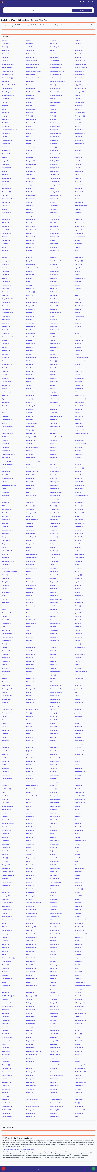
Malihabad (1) (6, 495)
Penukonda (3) (6, 143)
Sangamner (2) (6, 544)
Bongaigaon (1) (55, 623)
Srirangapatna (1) (31, 1079)
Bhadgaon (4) (54, 602)
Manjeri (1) (53, 937)
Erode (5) (53, 430)
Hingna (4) (53, 609)
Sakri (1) (4, 595)
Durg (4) (77, 682)
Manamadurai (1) (55, 468)
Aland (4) (77, 199)
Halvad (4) (53, 354)
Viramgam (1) (79, 261)
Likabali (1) (29, 671)
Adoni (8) (29, 185)
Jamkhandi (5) (30, 109)
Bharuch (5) (53, 257)
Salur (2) (4, 171)
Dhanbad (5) (5, 43)
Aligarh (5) (78, 1044)
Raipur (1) (5, 706)
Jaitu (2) (28, 806)
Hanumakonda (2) (80, 237)
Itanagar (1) (78, 575)
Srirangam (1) (79, 502)
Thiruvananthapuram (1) (33, 903)
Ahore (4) (5, 737)
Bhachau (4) (29, 312)
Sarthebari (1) (6, 651)
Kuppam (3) (29, 126)
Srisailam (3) (6, 1051)
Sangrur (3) (5, 799)
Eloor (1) (77, 941)
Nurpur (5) (5, 851)
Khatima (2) (53, 903)
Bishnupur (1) (54, 944)
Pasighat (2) (54, 571)
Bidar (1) (28, 85)
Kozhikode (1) (30, 899)
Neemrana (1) (79, 1099)
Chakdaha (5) (30, 1089)
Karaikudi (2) (78, 447)
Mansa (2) (77, 789)
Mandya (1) (5, 105)
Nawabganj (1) (30, 344)
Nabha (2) (77, 837)
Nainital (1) (5, 878)
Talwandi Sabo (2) (7, 806)
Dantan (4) (78, 978)
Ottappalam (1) (55, 923)
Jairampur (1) (6, 564)
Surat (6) (52, 1023)
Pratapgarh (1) (30, 309)
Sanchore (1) (78, 720)
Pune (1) (28, 1037)
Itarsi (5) (28, 382)
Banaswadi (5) (6, 1068)
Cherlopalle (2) (54, 192)
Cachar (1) (78, 623)
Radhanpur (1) (54, 330)
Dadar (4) (53, 616)
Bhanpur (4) (29, 350)
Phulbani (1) (5, 1016)
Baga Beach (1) (6, 802)
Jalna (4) (77, 516)
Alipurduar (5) (30, 972)
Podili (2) (4, 147)
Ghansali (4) (78, 896)
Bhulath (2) (53, 820)
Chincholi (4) (6, 202)
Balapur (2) (53, 547)
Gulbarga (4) (30, 99)
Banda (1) (77, 271)
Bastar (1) (5, 678)
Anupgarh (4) (6, 775)
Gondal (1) (53, 337)
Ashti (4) (52, 585)
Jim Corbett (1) (30, 1061)
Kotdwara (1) (30, 885)
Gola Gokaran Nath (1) (9, 485)
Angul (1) (53, 992)
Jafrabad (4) (53, 264)
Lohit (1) (77, 551)
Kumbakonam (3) (80, 461)
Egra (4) (28, 982)
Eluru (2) (77, 195)
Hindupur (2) (30, 112)
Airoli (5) (28, 616)
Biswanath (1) (79, 668)
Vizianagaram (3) (55, 74)
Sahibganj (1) (30, 50)
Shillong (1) (29, 1096)
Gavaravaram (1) (7, 199)
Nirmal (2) (53, 223)
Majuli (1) (53, 658)
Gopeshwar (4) (54, 1065)
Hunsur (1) (5, 243)
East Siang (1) (54, 551)
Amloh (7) (77, 806)
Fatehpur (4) (78, 285)
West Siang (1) (54, 561)
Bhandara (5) (78, 537)
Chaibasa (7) (5, 57)
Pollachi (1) (5, 492)
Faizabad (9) (78, 281)
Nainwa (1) (29, 758)
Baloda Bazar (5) (55, 699)
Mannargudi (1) (6, 471)
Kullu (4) (52, 834)
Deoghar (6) (78, 40)
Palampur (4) (30, 851)
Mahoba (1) (5, 306)
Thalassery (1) (54, 916)
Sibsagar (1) (53, 644)
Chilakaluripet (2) (55, 78)
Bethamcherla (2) (80, 61)
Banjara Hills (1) (31, 1113)
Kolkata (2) (5, 947)
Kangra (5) (29, 834)
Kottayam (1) (6, 899)
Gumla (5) (29, 47)
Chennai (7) (78, 1027)
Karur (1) (29, 451)
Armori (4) (29, 595)
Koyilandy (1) (6, 937)
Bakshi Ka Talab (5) (56, 492)
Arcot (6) (4, 409)
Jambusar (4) (54, 274)
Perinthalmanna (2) (80, 920)
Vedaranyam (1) (79, 523)
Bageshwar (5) (30, 858)
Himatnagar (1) (55, 344)
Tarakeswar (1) (6, 972)
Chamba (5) (78, 827)
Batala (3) (77, 813)
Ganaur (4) (5, 771)
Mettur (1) (78, 471)
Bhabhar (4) (5, 274)
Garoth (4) (29, 385)
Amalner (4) (29, 602)
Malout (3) (53, 830)
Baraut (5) (78, 326)
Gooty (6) (5, 109)
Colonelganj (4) (30, 457)
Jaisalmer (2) (78, 689)
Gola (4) (28, 464)
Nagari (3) (29, 137)
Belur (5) (4, 205)
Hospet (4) (53, 1072)
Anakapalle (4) (79, 185)
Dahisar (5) (78, 616)
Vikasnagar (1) (6, 885)
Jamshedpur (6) (54, 1061)
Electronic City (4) (7, 1072)
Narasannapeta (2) (7, 67)
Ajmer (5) (53, 675)
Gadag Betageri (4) (80, 1082)
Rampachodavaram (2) (57, 71)
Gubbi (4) (77, 247)
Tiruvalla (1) (29, 941)
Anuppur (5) (29, 392)
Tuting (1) (5, 582)
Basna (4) (29, 696)
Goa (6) (4, 744)
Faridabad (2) (54, 747)
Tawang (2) (5, 557)
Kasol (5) (28, 878)
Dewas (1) (53, 368)
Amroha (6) (78, 475)
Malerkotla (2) (54, 844)
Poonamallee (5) (31, 495)
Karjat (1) (77, 544)
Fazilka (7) (5, 813)
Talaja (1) (77, 292)
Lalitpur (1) (78, 302)
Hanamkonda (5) (80, 1110)
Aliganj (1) (29, 413)
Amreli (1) (5, 257)
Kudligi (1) (29, 133)
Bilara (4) (53, 740)
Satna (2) (29, 375)
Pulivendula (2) (54, 150)
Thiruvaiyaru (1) (7, 509)
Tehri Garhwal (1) (55, 882)
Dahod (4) (77, 354)
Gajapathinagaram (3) (81, 85)
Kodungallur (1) (7, 930)
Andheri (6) (53, 1092)
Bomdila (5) (5, 585)
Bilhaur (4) (5, 482)
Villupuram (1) (79, 533)
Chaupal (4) (53, 854)
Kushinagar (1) (54, 302)
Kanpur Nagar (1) (31, 302)
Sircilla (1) (29, 999)
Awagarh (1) (54, 1041)
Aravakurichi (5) (55, 406)
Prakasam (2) (6, 150)
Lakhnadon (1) (6, 392)
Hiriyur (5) (5, 161)
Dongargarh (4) (55, 702)
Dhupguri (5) (54, 972)
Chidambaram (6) (31, 423)
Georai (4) (5, 589)
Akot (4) (28, 547)
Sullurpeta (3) (54, 171)
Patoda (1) (78, 585)
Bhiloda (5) (5, 344)
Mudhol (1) (5, 112)
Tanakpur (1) (6, 1065)
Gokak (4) (5, 123)
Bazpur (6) (29, 1068)
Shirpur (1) (78, 592)
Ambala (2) (5, 747)
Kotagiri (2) (53, 457)
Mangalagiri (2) (55, 216)
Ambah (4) (53, 385)
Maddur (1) (53, 240)
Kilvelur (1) (29, 454)
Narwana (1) (78, 758)
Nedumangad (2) (31, 927)
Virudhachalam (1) (7, 530)
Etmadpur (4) (30, 316)
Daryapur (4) (78, 561)
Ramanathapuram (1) (81, 495)
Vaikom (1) (78, 916)
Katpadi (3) (53, 451)
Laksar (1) (5, 889)
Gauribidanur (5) (55, 226)
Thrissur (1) (78, 903)
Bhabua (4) (29, 727)
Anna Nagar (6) (30, 1103)
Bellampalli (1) (79, 1113)
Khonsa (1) (53, 578)
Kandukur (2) (78, 119)
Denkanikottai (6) (7, 426)
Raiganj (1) (5, 1085)
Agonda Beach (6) (55, 799)
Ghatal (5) (53, 982)
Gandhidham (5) (79, 316)
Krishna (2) (5, 126)
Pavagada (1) (30, 247)
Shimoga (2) (78, 105)
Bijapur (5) (53, 85)
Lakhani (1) (29, 582)
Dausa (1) (29, 685)
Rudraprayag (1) (7, 882)
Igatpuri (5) (78, 613)
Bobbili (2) (53, 99)
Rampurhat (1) (30, 958)
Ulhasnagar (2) (79, 633)
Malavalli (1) (78, 240)
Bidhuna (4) (53, 326)
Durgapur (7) (54, 1020)
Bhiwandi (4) (30, 637)
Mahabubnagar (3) (56, 95)
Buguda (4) (5, 1013)
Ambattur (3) (6, 402)
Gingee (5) (53, 433)
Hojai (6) (4, 664)
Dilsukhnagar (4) (7, 1106)
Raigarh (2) (78, 685)
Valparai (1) (29, 523)
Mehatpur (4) (78, 872)
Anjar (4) (77, 312)
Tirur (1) (4, 923)
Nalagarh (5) (6, 865)
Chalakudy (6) (54, 930)
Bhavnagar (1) (79, 257)
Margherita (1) (6, 671)
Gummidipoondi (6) (56, 437)
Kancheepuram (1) (80, 444)
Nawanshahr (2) (79, 792)
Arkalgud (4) (54, 205)
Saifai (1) (4, 423)
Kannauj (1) (78, 299)
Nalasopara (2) (6, 623)
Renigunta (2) (54, 168)
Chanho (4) (78, 57)
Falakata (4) (78, 972)
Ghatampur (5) (54, 482)
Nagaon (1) (29, 640)
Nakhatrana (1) (6, 316)
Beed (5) (4, 644)
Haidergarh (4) (79, 340)
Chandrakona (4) (7, 978)
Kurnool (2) (29, 181)
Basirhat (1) (5, 1099)
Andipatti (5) (54, 402)
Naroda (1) (29, 364)
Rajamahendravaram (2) (33, 1051)
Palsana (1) (53, 350)
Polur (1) (28, 492)
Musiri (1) (5, 475)
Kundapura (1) (54, 250)
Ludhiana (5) (30, 782)
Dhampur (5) (54, 357)
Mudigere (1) (30, 157)
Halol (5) (28, 330)
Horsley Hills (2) (55, 1047)
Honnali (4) (78, 164)
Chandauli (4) (6, 281)
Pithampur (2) (79, 392)
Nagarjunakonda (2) (81, 64)
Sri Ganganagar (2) (56, 1099)
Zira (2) (28, 809)
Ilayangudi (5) (30, 440)
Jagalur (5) (53, 164)
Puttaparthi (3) (79, 226)
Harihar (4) (5, 164)
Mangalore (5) (30, 161)
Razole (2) (5, 157)
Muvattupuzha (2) (31, 913)
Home (76, 2)
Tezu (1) (77, 571)
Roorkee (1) (29, 889)
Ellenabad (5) (6, 768)
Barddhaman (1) (31, 944)
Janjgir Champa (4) (56, 706)
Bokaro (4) (29, 40)
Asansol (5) (78, 1075)
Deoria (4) (77, 1037)
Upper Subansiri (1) (8, 561)
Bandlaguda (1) (79, 1006)
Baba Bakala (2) (55, 802)
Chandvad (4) (54, 613)
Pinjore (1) (78, 775)
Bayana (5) (78, 747)
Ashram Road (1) (7, 364)
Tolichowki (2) (54, 174)
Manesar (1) (29, 775)
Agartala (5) (53, 1037)
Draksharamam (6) (7, 64)
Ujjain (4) (53, 375)
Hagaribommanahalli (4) (9, 130)
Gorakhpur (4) (30, 292)
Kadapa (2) (78, 178)
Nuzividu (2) (54, 140)
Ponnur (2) (53, 147)
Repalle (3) (78, 168)
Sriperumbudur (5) (55, 502)
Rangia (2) (78, 658)
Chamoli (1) (53, 858)
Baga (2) (4, 792)
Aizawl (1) (77, 965)
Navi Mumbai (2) (31, 623)
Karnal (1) (53, 751)
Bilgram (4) (78, 464)
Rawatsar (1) (54, 778)
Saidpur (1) (53, 454)
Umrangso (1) (30, 664)
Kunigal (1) (29, 250)
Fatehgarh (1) (30, 720)
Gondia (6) (29, 644)
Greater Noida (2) (7, 1037)
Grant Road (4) (30, 620)
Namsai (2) (5, 575)
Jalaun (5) (77, 295)
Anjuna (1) (53, 789)
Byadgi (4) (5, 216)
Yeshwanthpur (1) (80, 1065)
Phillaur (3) (29, 820)
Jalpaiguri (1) (78, 944)
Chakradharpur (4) (56, 54)
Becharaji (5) (6, 326)
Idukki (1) (53, 892)
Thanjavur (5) (79, 506)
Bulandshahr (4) (79, 395)
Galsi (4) (52, 951)
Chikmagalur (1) (55, 88)
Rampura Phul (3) (80, 802)
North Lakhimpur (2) (81, 671)
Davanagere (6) (79, 92)
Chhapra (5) (5, 730)
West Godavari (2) (7, 74)
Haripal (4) (53, 968)
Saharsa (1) (29, 723)
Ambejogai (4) (30, 589)
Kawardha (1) (6, 685)
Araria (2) (53, 709)
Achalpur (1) (30, 530)
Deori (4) (77, 599)
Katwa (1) (29, 954)
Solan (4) (53, 837)
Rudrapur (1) (30, 409)
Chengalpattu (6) (7, 419)
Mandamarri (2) (79, 223)
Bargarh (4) (78, 992)
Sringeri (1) (29, 150)
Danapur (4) (29, 730)
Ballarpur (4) (30, 592)
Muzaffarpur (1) (7, 720)
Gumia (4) (53, 50)
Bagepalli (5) (78, 230)
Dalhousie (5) (6, 847)
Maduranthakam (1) (32, 468)
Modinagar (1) (79, 451)
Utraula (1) (78, 337)
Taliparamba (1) (31, 916)
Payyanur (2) (78, 937)
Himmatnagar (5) (80, 361)
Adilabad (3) (5, 223)
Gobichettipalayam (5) (81, 433)
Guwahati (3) (30, 661)
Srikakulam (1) (54, 219)
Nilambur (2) (54, 920)
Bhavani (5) (29, 416)
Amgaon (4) (29, 599)
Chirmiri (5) (53, 1058)
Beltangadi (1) (54, 161)
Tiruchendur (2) (79, 509)
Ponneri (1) (78, 492)
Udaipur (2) (29, 675)
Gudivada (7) (54, 199)
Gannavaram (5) (79, 102)
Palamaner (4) (79, 140)
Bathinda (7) (54, 782)
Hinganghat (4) (30, 647)
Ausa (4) (4, 609)
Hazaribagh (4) (54, 47)
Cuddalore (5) (79, 423)
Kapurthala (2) (30, 789)
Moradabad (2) (79, 306)
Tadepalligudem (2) (8, 95)
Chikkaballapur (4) (80, 1072)
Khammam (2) (6, 233)
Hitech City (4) (54, 1110)
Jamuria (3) (78, 951)
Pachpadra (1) (79, 744)
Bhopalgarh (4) (79, 740)
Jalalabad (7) (78, 809)
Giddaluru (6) (30, 199)
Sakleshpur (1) (79, 202)
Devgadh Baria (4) (7, 299)
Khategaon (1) (30, 378)
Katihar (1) (29, 716)
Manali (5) (5, 854)
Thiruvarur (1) (54, 509)
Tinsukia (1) (53, 647)
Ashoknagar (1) (79, 378)
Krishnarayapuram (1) (33, 461)
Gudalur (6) (5, 437)
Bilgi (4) (77, 109)
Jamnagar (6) (6, 261)
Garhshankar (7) (55, 816)
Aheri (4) (4, 599)
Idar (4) (52, 340)
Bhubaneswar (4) (31, 985)
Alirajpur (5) (78, 382)
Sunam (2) (29, 847)
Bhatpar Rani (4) (79, 406)
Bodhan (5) (53, 1113)
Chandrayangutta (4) (32, 1106)
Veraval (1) (53, 361)
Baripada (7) (30, 992)
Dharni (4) (5, 554)
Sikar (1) (77, 692)
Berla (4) (28, 692)
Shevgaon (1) (30, 544)
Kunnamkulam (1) (31, 937)
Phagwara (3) (30, 823)
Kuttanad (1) (78, 906)
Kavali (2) (53, 123)
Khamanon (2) (6, 809)
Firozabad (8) (30, 288)
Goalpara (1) (54, 630)
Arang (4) (5, 702)
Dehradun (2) (6, 861)
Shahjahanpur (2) (7, 312)
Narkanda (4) (30, 875)
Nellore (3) (29, 192)
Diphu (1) (77, 661)
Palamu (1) (5, 50)
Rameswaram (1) (7, 499)
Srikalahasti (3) (54, 92)
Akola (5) (4, 513)
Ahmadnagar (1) (31, 537)
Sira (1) (4, 247)
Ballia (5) (29, 271)
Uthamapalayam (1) (32, 519)
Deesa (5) (5, 268)
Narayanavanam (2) (56, 67)
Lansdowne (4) (54, 885)
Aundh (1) (29, 651)
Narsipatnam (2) (7, 140)
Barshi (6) (5, 647)
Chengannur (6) (7, 910)
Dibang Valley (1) (7, 551)
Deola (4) (29, 613)
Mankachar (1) (6, 658)
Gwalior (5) (29, 1027)
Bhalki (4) (5, 137)
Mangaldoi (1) (30, 654)
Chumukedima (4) (31, 978)
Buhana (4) (5, 740)
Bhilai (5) (4, 1058)
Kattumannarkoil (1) (8, 454)
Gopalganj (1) (54, 713)
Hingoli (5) (29, 540)
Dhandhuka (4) (30, 264)
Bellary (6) (78, 81)
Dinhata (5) (5, 975)
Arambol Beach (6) (31, 796)
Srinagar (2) (78, 885)
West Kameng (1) (31, 561)
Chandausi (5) (79, 1041)
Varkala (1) (53, 941)
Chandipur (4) (54, 1010)
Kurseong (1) (54, 961)
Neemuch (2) (78, 371)
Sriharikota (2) (30, 171)
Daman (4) (5, 361)
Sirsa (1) (28, 754)
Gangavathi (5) (6, 1082)
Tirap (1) (52, 557)
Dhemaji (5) (29, 627)
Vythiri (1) (29, 930)
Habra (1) (77, 1079)
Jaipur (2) (5, 675)
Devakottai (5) (30, 426)
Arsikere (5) (29, 205)
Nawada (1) (53, 720)
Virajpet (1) (5, 226)
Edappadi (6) (30, 430)
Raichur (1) (53, 105)
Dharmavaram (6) (55, 195)
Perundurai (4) (54, 488)
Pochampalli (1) (79, 488)
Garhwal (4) (29, 868)
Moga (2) (28, 792)
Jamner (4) (5, 606)
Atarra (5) (5, 340)
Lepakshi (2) (5, 230)
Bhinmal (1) (29, 737)
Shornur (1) (5, 941)
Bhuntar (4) (78, 865)
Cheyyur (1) (78, 419)
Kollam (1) (53, 896)
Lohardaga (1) (79, 47)
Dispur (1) (53, 661)
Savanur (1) (5, 209)
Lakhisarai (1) (79, 716)
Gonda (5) (5, 292)
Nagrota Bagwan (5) (8, 875)
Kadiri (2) (53, 116)
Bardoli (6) (29, 354)
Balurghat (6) (54, 958)
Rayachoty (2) (6, 154)
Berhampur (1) (30, 989)
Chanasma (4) (30, 333)
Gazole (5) (29, 975)
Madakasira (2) (30, 130)
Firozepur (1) (54, 809)
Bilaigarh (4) (78, 699)
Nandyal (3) (78, 216)
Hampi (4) (5, 1079)
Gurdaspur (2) (79, 785)
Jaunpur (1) (29, 299)
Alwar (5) (77, 675)
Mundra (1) (53, 316)
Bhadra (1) (29, 778)
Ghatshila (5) (30, 57)
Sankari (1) (5, 502)
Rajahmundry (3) (31, 219)
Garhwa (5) (53, 43)
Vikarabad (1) (54, 999)
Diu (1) (28, 361)
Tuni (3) (77, 174)
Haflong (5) (53, 664)
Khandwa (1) (54, 378)
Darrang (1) (5, 627)
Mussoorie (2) (54, 1068)
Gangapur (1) (6, 1023)
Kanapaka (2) (54, 212)
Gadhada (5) (5, 288)
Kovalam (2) (54, 1085)
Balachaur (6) (79, 830)
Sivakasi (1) (29, 502)
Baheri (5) (5, 347)
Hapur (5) (53, 447)
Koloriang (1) (54, 575)
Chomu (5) (5, 716)
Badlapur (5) (30, 475)
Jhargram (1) (6, 985)
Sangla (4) (77, 851)
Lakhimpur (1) (54, 485)
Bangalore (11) (54, 1030)
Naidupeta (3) (54, 137)
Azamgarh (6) (54, 268)
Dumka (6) (29, 43)
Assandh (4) (5, 761)
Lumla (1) (29, 578)
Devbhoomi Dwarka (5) (81, 357)
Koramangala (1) (80, 1068)
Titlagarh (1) (5, 1010)
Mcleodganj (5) (54, 878)
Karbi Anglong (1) (7, 637)
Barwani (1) (78, 364)
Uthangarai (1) (79, 519)
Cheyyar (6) (53, 419)
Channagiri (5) (6, 168)
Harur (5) (77, 437)
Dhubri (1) (53, 627)
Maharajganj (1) (31, 499)
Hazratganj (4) (30, 1047)
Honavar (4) (53, 254)
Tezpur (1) (53, 668)
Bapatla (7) (5, 99)
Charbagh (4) (6, 1047)
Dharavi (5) (5, 620)
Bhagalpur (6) (6, 713)
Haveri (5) (5, 102)
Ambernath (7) (54, 640)
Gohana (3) (53, 768)
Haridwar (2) (54, 872)
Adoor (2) (5, 927)
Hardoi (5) (5, 295)
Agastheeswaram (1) (8, 399)
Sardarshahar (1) (55, 761)
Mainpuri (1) (30, 306)
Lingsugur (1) (30, 243)
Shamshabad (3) (31, 230)
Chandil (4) (78, 54)
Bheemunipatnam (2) (32, 78)
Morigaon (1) (78, 637)
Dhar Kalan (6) (54, 813)
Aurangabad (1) (31, 513)
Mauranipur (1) (54, 475)
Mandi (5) (77, 834)
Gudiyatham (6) (31, 437)
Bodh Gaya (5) (79, 733)
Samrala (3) (53, 823)
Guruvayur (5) (6, 1089)
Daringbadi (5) (30, 1016)
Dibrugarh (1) (6, 630)
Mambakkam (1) (55, 1103)
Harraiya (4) (78, 350)
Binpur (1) (77, 975)
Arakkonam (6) (79, 402)
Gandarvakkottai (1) (8, 433)
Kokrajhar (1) (54, 637)
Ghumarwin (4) (30, 844)
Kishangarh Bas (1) (32, 709)
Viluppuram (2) (54, 526)
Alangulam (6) (54, 399)
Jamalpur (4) (54, 730)
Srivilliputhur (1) (7, 506)
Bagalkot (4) (5, 81)
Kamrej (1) (78, 347)
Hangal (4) (29, 209)
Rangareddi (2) (30, 237)
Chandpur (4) (6, 354)
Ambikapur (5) (79, 702)
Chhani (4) (53, 906)
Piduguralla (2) (54, 143)
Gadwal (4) (78, 1016)
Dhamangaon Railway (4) (9, 571)
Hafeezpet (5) (30, 1110)
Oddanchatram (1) (7, 478)
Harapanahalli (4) (31, 164)
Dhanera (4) (78, 264)
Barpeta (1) (53, 620)
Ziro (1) (28, 575)
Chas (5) (4, 40)
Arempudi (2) (30, 188)
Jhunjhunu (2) (6, 1103)
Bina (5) (52, 388)
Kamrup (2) (53, 633)
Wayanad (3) (6, 906)
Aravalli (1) (5, 357)
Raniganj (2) (78, 954)
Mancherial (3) (30, 226)
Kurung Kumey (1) (31, 1054)
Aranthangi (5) (30, 406)
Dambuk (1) (5, 568)
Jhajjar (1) (29, 751)
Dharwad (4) (30, 95)
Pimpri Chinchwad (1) (8, 633)
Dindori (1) (78, 368)
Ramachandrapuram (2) (33, 71)
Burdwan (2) (30, 951)
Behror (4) (77, 706)
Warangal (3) (6, 181)
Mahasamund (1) (55, 685)
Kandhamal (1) (79, 999)
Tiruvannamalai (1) (56, 516)
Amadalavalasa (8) (31, 61)
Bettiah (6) (5, 733)
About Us (83, 2)
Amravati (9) (54, 537)
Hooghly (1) (29, 1075)
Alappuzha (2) (6, 892)
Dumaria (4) (54, 57)
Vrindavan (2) (6, 1041)
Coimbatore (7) (6, 1030)
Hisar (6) (4, 751)
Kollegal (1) (78, 147)
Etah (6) (28, 281)
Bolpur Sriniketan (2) (8, 958)
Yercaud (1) (78, 530)
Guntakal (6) (54, 209)
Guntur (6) (78, 209)
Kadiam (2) (29, 116)
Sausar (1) (5, 378)
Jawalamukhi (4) (79, 868)
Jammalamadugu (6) (32, 64)
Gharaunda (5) (30, 761)
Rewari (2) (5, 754)
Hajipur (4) (53, 727)
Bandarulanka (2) (7, 78)
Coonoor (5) (53, 423)
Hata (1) (4, 488)
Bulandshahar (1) (80, 278)
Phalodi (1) (29, 740)
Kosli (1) (4, 765)
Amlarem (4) (78, 961)
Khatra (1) (78, 947)
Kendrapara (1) (6, 1003)
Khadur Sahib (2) (80, 799)
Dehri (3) (28, 733)
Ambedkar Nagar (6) (32, 268)
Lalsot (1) (77, 761)
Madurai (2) (5, 468)
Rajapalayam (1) (55, 495)
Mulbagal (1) (6, 240)
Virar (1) (28, 630)
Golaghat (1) (78, 630)
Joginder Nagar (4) (7, 872)
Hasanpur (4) (30, 478)
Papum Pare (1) (79, 554)
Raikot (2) (29, 827)
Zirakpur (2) (78, 1096)
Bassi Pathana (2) (55, 806)
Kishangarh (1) (54, 696)
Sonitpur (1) (78, 644)
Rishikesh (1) (78, 882)
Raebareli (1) (30, 1044)
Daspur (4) (5, 982)
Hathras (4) (53, 295)
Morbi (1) (77, 333)
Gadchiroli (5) (6, 540)
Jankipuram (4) (30, 1058)
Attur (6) (4, 413)
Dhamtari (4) (30, 682)
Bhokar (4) (78, 609)
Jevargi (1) (53, 202)
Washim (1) (78, 540)
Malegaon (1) (6, 537)
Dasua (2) (5, 816)
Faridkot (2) (5, 785)
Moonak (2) (78, 847)
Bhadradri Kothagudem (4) (83, 985)
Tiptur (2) (5, 250)
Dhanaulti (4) (30, 882)
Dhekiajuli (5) (30, 668)
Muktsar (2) (53, 792)
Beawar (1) (78, 696)
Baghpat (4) (78, 268)
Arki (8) (77, 861)
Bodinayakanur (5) (56, 416)
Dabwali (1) (53, 765)
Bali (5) (52, 744)
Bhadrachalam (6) (7, 1117)
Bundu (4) (5, 61)
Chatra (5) (53, 40)
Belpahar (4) (54, 1013)
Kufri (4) (77, 878)
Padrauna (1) (30, 488)
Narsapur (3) (78, 137)
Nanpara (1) (5, 333)
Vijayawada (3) (54, 181)
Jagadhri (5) (29, 771)
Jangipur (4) (29, 1092)
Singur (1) (77, 968)
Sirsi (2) (77, 250)
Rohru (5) (77, 858)
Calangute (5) (54, 754)
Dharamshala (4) (55, 868)
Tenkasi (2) (53, 506)
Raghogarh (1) (6, 382)
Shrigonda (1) (54, 544)
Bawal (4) (29, 765)
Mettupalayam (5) (55, 471)
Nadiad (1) (53, 319)
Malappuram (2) (55, 899)
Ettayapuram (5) (79, 430)
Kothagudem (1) (31, 1003)
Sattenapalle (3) (79, 71)
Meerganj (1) (6, 350)
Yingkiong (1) (54, 582)
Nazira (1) (77, 664)
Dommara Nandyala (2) (57, 81)
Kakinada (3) (30, 212)
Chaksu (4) (78, 778)
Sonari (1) (5, 668)
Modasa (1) (78, 344)
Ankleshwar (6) (6, 285)
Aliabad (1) (78, 1117)
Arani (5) (4, 406)
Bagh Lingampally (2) (56, 1106)
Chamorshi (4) (79, 595)
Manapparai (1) (79, 468)
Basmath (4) (5, 602)
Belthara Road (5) (7, 337)
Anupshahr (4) (54, 395)
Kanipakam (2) (30, 123)
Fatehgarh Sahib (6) (32, 785)
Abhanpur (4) (30, 702)
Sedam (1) (29, 202)
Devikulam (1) (79, 913)
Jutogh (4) (29, 872)
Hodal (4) (4, 758)
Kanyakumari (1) (31, 533)
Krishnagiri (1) (6, 461)
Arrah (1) (77, 723)
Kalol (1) (52, 299)
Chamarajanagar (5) (8, 88)
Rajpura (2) (5, 840)
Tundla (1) (29, 444)
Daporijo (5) (78, 582)
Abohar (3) (29, 813)
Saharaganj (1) (6, 1054)
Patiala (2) (5, 796)
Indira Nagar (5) (7, 1075)
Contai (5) (53, 978)
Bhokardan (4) (30, 606)
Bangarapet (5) (54, 237)
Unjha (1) (77, 319)
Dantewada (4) (79, 678)
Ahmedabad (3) (30, 1023)
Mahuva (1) (29, 295)
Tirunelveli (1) (54, 513)
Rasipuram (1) (54, 499)
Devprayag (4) (30, 896)
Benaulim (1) (78, 782)
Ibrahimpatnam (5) (80, 1013)
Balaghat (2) (54, 364)
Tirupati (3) (29, 174)
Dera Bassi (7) (54, 840)
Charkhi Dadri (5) (7, 778)
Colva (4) (28, 802)
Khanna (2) (78, 823)
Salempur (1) (78, 409)
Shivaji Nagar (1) (79, 647)
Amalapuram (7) (55, 185)
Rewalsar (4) (78, 875)
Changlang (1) (79, 547)
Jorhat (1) (29, 633)
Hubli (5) (28, 168)
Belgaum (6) (29, 81)
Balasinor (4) (6, 319)
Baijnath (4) (53, 851)
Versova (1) (78, 627)
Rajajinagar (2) (30, 1072)
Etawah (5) (53, 281)
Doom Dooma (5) (55, 671)
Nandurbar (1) (79, 526)
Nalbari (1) (78, 640)
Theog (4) (29, 854)
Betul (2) (4, 368)
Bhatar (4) (5, 951)
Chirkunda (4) (30, 1065)
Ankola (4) (5, 254)
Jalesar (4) (77, 413)
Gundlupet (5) (30, 147)
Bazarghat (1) (54, 1117)
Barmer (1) (5, 682)
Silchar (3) (53, 651)
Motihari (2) (78, 727)
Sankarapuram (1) (80, 499)
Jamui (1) (77, 713)
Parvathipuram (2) (7, 71)
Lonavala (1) (5, 654)
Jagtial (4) (53, 989)
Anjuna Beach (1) (80, 796)
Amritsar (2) (5, 782)
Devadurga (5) (54, 243)
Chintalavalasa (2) (80, 78)
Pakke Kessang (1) (31, 568)
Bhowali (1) (78, 1061)
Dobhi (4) (5, 727)
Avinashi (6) (53, 413)
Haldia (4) (53, 1082)
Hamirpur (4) (6, 834)
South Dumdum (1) (32, 1099)
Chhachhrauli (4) (80, 771)
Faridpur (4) (29, 347)
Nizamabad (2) (79, 233)
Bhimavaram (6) (79, 188)
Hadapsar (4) (78, 1092)
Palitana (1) (53, 292)
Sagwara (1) (78, 768)
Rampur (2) (53, 309)
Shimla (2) (5, 837)
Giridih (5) (77, 43)
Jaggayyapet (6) (6, 116)
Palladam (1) (78, 478)
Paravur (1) (78, 910)
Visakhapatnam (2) (80, 1020)
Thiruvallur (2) (30, 509)
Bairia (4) (53, 333)
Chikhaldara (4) (55, 554)
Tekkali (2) (78, 181)
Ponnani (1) (29, 923)
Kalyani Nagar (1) (80, 654)
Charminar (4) (30, 1010)
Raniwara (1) (54, 733)
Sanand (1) (5, 264)
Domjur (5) (29, 965)
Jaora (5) (28, 388)
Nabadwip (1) (79, 1085)
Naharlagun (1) (6, 578)
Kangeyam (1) (6, 447)
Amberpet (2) (78, 1010)
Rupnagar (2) (54, 796)
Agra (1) (77, 1030)
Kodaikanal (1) (79, 454)
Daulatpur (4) (6, 868)
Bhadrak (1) (5, 992)
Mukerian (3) (30, 816)
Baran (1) (53, 678)
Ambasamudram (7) (81, 399)
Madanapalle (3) (31, 216)
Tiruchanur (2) (79, 171)
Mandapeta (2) (79, 130)
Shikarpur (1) (78, 243)
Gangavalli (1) (30, 433)
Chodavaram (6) (31, 195)
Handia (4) (29, 319)
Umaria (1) (78, 375)
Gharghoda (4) (6, 699)
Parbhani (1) (54, 519)
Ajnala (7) (29, 799)
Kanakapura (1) (31, 119)
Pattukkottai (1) (31, 485)
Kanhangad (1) (6, 934)
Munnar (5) (5, 1092)
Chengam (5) (30, 419)
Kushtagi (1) (30, 240)
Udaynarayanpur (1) (56, 965)
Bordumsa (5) (30, 564)
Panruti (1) (29, 482)
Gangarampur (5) (80, 958)
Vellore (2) (5, 526)
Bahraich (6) (5, 271)
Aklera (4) (53, 737)
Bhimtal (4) (78, 1058)
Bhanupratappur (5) (56, 692)
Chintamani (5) (54, 233)
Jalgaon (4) (29, 516)
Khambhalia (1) (6, 302)
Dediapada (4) (30, 326)
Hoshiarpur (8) (6, 789)
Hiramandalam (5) (31, 88)
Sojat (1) (28, 744)
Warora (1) (53, 589)
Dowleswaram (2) (55, 102)
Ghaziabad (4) (6, 1034)
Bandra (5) (5, 616)
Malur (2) (5, 237)
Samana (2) (29, 837)
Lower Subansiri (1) (32, 554)
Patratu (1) (5, 54)
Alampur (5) (53, 1016)
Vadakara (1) (30, 920)
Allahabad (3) (54, 1034)
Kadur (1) (77, 154)
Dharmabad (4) (6, 613)
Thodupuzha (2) (7, 916)
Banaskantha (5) (31, 357)
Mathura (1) (78, 1034)
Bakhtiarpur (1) (79, 730)
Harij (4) (77, 330)
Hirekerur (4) (78, 219)
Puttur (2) (77, 161)
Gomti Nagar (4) (55, 1054)
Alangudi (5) (30, 399)
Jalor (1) (4, 692)
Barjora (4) (53, 947)
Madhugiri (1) (54, 247)
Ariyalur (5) (53, 409)
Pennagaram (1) (79, 485)
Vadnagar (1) (54, 323)
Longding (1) (78, 578)
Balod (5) (29, 706)
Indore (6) (53, 1027)
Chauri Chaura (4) (7, 464)
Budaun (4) (53, 278)
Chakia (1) (29, 402)
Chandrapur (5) (79, 513)
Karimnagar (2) (54, 230)
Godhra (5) (5, 330)
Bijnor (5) (29, 278)
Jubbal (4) (5, 858)
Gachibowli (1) (6, 1110)
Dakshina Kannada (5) (33, 92)
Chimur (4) (78, 589)
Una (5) (28, 840)
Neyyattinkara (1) (55, 927)
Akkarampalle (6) (80, 74)
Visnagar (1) (5, 323)
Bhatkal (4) (78, 254)
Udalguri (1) (53, 654)
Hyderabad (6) (30, 1020)
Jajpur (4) (5, 999)
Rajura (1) (53, 592)
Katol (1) (28, 609)
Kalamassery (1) (79, 930)
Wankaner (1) (30, 337)
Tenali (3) (5, 185)
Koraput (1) (53, 1003)
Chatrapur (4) (30, 1013)
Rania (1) (77, 765)
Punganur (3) (78, 150)
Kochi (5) (4, 913)
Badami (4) (53, 112)
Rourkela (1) (5, 989)
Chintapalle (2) (79, 192)
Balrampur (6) (54, 271)
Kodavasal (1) (6, 457)
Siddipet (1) (78, 996)
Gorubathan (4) (6, 961)
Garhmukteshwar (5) (32, 447)
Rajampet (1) (6, 1020)
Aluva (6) (53, 910)
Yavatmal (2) (30, 526)
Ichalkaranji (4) (6, 640)
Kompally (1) (6, 1113)
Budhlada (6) (30, 830)
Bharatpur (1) (54, 682)
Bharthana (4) (79, 416)
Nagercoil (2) (54, 533)
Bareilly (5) (78, 274)
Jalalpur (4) (78, 323)
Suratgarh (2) (54, 771)
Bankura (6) (5, 944)
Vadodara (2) (78, 1023)
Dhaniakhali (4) (31, 968)
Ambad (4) (53, 606)
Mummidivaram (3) (56, 64)
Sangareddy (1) (54, 996)
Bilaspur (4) (78, 820)
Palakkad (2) (78, 899)
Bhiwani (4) (29, 747)
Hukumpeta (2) (6, 212)
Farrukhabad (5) (55, 285)
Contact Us (91, 2)
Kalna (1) (4, 954)
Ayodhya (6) (53, 1044)
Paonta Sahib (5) (55, 861)
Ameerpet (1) (54, 1006)
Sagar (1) (53, 392)
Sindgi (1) (29, 143)
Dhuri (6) (77, 844)
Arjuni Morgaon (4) (56, 599)
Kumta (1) (29, 254)
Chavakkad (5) (79, 927)
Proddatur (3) (6, 219)
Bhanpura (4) (6, 385)
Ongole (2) (78, 212)
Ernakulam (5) (30, 892)
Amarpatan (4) (79, 388)
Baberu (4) (29, 340)
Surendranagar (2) (55, 261)
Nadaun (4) (53, 847)
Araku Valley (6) (55, 61)
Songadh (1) (54, 347)
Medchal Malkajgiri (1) (9, 996)
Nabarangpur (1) (80, 1003)
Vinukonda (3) (30, 178)
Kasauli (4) (29, 865)
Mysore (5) (29, 105)
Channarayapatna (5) (81, 205)
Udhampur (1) (6, 1061)
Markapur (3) (6, 133)
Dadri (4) (52, 444)
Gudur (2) (53, 109)
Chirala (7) (29, 102)
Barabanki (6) (30, 274)
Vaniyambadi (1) (55, 523)
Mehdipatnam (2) (80, 133)
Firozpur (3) (53, 785)
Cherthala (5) (30, 906)
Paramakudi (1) (79, 482)
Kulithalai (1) (54, 461)
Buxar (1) (29, 713)
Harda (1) (5, 371)
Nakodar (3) (5, 820)
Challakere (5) (54, 157)
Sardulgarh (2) (6, 830)
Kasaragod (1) (6, 896)
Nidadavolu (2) (30, 140)
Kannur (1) (78, 892)
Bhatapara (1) (30, 699)
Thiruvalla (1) (79, 923)
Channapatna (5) (80, 116)
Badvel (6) (53, 188)
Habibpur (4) (54, 975)
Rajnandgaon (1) (7, 689)
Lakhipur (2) (78, 651)
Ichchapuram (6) (79, 112)
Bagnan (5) (5, 965)
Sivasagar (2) (78, 1054)
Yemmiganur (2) (55, 178)
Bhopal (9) (5, 1027)
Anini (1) (52, 564)
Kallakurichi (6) (79, 440)
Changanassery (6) (7, 920)
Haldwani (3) (54, 889)
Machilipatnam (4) (80, 88)
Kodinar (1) (78, 309)
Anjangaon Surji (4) (32, 557)
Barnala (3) (5, 844)
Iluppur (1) (53, 440)
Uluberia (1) (5, 968)
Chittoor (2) (5, 195)
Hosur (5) (5, 440)
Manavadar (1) (6, 309)
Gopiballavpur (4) (80, 982)
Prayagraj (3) (30, 1041)
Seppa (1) (53, 568)
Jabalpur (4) (29, 371)
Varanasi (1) (29, 1034)
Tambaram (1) (30, 506)
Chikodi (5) (53, 119)
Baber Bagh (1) (30, 1117)
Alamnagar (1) (79, 1047)
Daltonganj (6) (30, 54)
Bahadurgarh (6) (55, 758)
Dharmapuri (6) (79, 426)
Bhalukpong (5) (31, 585)
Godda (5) (5, 47)
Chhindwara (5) (31, 368)
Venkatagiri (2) (6, 178)
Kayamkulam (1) (55, 934)
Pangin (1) (29, 571)
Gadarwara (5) (79, 385)
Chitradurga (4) (6, 92)
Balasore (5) (78, 989)
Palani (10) (53, 478)
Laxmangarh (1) (7, 709)
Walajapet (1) (54, 530)
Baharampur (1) (55, 1079)
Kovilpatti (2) (78, 457)
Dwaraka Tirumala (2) (8, 85)
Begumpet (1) (79, 1106)
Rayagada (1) (30, 1006)
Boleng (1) (78, 568)
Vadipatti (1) (5, 523)
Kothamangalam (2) (56, 913)
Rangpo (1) (29, 1030)
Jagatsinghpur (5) (31, 996)
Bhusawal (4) (6, 533)
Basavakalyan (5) (55, 133)
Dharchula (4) (79, 889)
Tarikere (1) (29, 154)
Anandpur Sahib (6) (80, 840)
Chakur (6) (78, 606)
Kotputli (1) (53, 716)
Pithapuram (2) (79, 143)
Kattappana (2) (30, 934)
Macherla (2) (78, 126)
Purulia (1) (78, 1089)
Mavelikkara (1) (31, 910)
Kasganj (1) (5, 416)
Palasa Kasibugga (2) (81, 67)
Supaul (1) (53, 723)
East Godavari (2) (31, 74)
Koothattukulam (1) (81, 934)
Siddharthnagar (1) (56, 312)
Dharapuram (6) (55, 426)
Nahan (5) (29, 861)
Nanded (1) (53, 540)
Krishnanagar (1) (31, 1085)
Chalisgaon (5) (79, 602)
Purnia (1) (5, 723)
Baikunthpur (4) (7, 696)
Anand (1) (29, 257)
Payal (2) (4, 827)
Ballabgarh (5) (79, 754)
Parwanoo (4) (54, 875)
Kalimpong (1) (30, 961)
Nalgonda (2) (30, 233)
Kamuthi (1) (5, 444)
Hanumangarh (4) (55, 689)
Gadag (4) (77, 95)
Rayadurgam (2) (55, 154)
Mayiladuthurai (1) (32, 471)
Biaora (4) (5, 388)
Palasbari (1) (6, 661)
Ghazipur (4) (78, 288)
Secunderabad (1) (7, 1006)
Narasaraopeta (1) (31, 67)
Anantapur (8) (6, 188)
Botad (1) (29, 285)
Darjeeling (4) (54, 1089)
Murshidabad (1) (31, 947)
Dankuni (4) (53, 1096)
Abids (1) (77, 1103)
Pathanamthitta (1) (8, 903)
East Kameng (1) (31, 551)
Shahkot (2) (78, 816)
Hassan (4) (78, 99)
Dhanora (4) (54, 595)
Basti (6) (4, 278)
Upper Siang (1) (79, 557)
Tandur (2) (29, 223)
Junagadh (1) (30, 261)
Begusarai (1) (78, 709)
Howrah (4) (5, 1096)
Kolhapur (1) (6, 519)
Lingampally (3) (55, 126)
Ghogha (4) (53, 288)
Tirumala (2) (5, 174)
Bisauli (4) (5, 395)
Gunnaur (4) (30, 395)
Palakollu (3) (78, 1051)
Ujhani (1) (5, 1044)
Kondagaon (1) (30, 689)
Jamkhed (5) (5, 547)
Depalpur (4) (54, 382)
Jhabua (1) (53, 371)
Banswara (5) (30, 678)
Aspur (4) (29, 768)
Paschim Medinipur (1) (57, 1075)
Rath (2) (52, 464)
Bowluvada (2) (6, 192)
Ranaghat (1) (30, 1082)
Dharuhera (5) (54, 775)
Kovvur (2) (78, 123)
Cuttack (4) (53, 985)
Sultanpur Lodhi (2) (8, 823)
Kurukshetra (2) (79, 751)
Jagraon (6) (53, 827)
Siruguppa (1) (54, 130)
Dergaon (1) (29, 658)
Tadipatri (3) (54, 1051)
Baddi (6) (53, 865)
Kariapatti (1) (6, 451)
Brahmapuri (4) (6, 592)
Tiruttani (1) (5, 516)
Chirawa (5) (78, 737)
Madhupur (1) (79, 50)
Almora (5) (78, 854)
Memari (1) (53, 954)
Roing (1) (77, 564)
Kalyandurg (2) (6, 119)
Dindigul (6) (5, 430)
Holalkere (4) (78, 157)
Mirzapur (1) (54, 306)
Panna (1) (5, 375)
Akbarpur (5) (30, 323)
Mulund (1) (78, 620)
